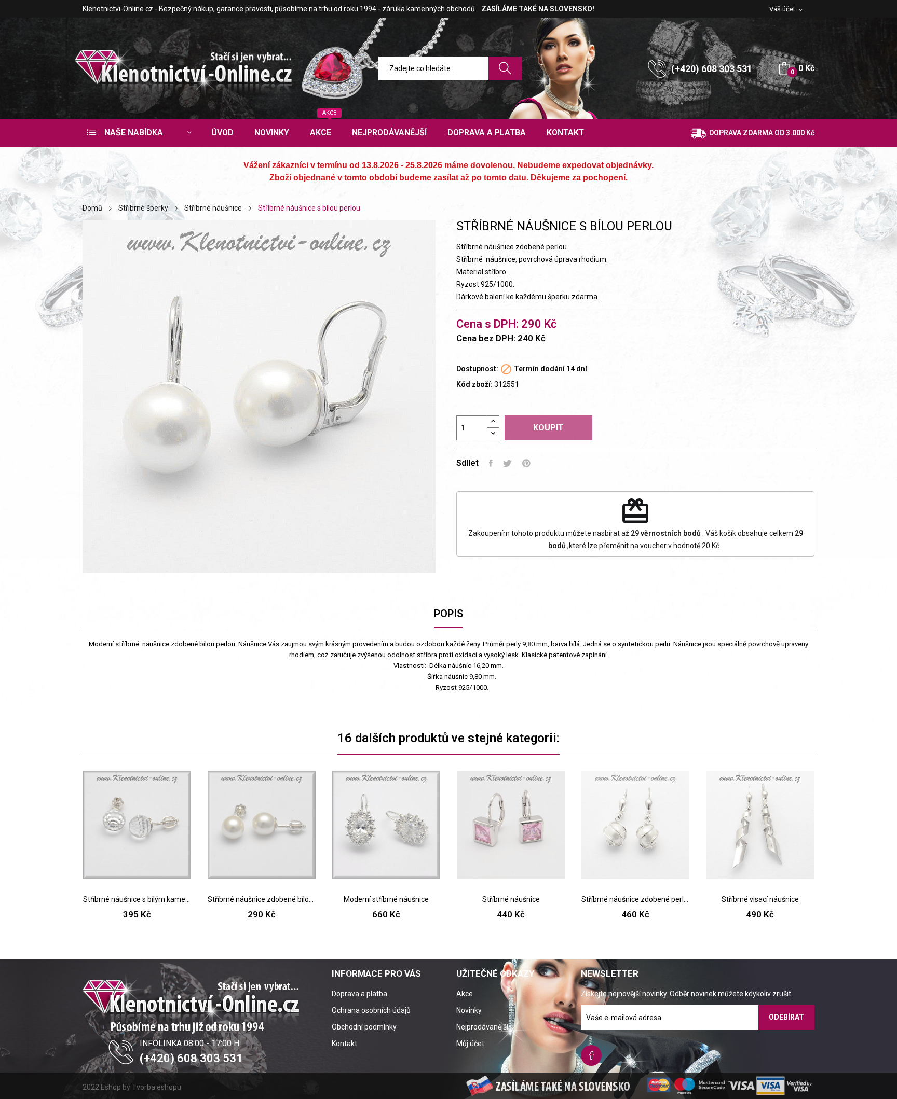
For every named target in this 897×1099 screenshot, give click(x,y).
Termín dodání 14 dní (550, 369)
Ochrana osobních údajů (371, 1010)
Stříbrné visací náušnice (760, 899)
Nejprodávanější (482, 1027)
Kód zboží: (474, 384)
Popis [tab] (448, 613)
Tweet (507, 463)
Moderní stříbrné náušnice (386, 899)
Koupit (548, 428)
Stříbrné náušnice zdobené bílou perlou (262, 899)
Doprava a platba (359, 994)
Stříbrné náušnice (511, 899)
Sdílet (491, 463)
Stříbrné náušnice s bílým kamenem (137, 899)
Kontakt (344, 1043)
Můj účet (470, 1043)
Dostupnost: (477, 369)
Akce (464, 994)
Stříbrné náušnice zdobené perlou (635, 899)
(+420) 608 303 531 (711, 68)
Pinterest (526, 463)
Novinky (469, 1010)
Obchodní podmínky (364, 1027)
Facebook (591, 1055)
